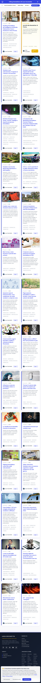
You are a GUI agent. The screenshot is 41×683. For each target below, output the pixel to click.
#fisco (24, 619)
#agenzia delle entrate (27, 312)
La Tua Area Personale (25, 646)
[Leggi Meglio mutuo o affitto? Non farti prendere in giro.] (30, 330)
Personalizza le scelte (17, 679)
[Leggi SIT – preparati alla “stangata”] (30, 588)
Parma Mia (35, 661)
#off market (25, 46)
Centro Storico (24, 654)
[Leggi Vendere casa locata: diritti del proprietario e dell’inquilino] (10, 157)
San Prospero (36, 663)
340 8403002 (5, 654)
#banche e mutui (6, 268)
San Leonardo (24, 661)
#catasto (33, 617)
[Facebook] (3, 647)
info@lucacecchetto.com (7, 655)
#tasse (28, 619)
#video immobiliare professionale (29, 144)
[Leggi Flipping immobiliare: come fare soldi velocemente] (10, 455)
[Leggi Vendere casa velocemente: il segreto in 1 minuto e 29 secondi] (10, 61)
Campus (23, 663)
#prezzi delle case (11, 140)
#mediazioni (12, 571)
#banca (33, 312)
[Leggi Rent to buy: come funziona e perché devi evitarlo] (10, 243)
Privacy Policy (9, 676)
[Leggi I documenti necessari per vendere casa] (30, 417)
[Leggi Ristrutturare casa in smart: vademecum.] (10, 588)
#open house (5, 573)
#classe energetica (6, 527)
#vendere (4, 530)
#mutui (33, 527)
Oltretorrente (30, 654)
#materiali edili (13, 527)
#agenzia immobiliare (26, 90)
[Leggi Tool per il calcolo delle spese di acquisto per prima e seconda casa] (30, 376)
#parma (35, 46)
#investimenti (31, 46)
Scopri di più (34, 51)
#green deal (5, 140)
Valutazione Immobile (25, 641)
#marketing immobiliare (7, 94)
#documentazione (26, 441)
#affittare (5, 183)
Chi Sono (27, 5)
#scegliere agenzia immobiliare (28, 94)
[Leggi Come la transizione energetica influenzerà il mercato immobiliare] (30, 197)
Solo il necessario (7, 679)
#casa (32, 573)
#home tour (12, 92)
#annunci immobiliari (26, 92)
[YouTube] (13, 647)
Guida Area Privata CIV (25, 644)
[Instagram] (6, 647)
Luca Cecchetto (8, 636)
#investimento (34, 181)
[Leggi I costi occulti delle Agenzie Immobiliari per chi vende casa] (10, 544)
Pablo (28, 661)
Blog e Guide (24, 643)
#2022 (4, 400)
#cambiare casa (5, 227)
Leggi (15, 51)
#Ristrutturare (5, 142)
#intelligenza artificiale (7, 47)
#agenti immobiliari (6, 571)
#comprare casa (6, 92)
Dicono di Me (24, 640)
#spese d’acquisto (26, 362)
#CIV (24, 181)
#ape (8, 525)
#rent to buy (5, 270)
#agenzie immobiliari (26, 573)
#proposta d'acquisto (27, 270)
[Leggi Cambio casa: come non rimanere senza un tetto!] (10, 197)
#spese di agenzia (11, 573)
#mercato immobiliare (12, 45)
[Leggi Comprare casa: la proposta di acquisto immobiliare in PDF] (30, 243)
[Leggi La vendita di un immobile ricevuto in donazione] (10, 417)
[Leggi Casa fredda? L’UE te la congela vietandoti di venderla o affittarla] (10, 498)
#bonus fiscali (25, 225)
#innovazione (5, 45)
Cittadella (35, 654)
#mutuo (24, 360)
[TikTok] (16, 647)
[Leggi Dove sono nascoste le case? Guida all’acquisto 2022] (30, 498)
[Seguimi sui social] (38, 2)
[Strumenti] (2, 5)
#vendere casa (14, 94)
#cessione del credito (7, 617)
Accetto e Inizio (27, 679)
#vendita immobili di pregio (27, 142)
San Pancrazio (30, 663)
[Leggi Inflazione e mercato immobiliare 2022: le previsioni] (10, 376)
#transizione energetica (13, 142)
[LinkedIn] (9, 647)
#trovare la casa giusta (13, 360)
